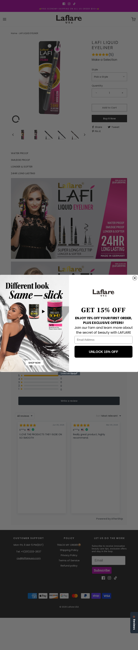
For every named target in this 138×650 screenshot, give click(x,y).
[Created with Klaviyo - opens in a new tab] (69, 373)
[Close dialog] (134, 278)
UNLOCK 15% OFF (103, 352)
